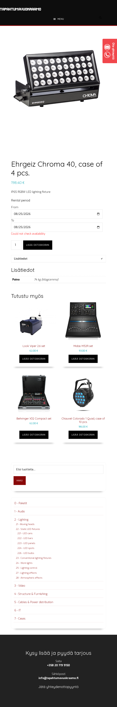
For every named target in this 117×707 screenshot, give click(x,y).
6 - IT (17, 610)
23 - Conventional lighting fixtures (33, 558)
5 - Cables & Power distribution (33, 602)
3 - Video (19, 586)
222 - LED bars (25, 538)
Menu (61, 19)
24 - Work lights (24, 563)
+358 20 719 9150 (58, 665)
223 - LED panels (26, 543)
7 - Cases (19, 618)
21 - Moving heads (25, 524)
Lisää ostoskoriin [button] (33, 358)
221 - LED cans (24, 533)
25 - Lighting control (26, 567)
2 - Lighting (21, 520)
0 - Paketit (20, 503)
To (12, 220)
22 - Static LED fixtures (28, 529)
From (14, 207)
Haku (20, 480)
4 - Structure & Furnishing (30, 594)
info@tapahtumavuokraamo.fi (58, 678)
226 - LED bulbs (25, 553)
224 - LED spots (25, 548)
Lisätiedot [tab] (20, 259)
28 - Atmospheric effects (29, 577)
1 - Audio (19, 511)
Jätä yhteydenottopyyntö (58, 687)
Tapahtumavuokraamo (20, 9)
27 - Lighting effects (26, 572)
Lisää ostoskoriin (37, 245)
